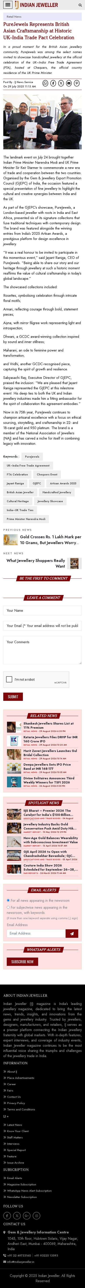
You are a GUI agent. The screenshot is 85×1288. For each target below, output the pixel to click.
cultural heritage (18, 501)
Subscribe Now (22, 961)
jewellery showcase (50, 501)
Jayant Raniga (15, 483)
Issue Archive (15, 1163)
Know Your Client (18, 1131)
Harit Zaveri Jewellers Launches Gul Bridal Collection (50, 753)
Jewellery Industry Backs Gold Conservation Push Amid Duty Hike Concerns (49, 826)
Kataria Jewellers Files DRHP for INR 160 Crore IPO (51, 739)
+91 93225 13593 (46, 1255)
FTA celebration (17, 475)
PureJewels (32, 457)
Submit (13, 696)
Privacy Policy (16, 1103)
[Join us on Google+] (27, 1216)
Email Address (17, 924)
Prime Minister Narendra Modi (26, 519)
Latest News (14, 1125)
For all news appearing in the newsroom (40, 900)
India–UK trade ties (20, 510)
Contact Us (14, 1097)
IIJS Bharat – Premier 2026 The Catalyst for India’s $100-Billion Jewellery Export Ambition (47, 812)
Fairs (10, 1090)
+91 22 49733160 (19, 1255)
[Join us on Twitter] (61, 83)
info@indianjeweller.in (20, 1262)
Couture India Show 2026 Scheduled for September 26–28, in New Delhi (49, 867)
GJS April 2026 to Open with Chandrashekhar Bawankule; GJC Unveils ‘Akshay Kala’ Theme (48, 854)
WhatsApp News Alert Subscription (29, 1191)
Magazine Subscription (21, 1184)
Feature (11, 1156)
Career (11, 1084)
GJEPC (37, 483)
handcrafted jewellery (56, 492)
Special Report (16, 1150)
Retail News (14, 17)
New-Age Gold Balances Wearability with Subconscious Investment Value (51, 840)
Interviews (13, 1144)
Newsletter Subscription (22, 1197)
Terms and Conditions (21, 1109)
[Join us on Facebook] (53, 83)
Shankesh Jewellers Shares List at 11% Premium (49, 725)
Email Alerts (14, 1178)
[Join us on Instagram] (36, 1216)
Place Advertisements (20, 1078)
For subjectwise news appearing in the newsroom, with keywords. (42, 912)
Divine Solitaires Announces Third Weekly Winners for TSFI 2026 (49, 780)
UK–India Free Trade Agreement (28, 466)
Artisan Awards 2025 (63, 483)
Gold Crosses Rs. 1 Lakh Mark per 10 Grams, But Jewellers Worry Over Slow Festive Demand (50, 542)
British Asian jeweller (20, 492)
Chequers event (47, 475)
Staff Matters (15, 1137)
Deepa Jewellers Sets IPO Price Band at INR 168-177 (47, 766)
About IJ (12, 1072)
